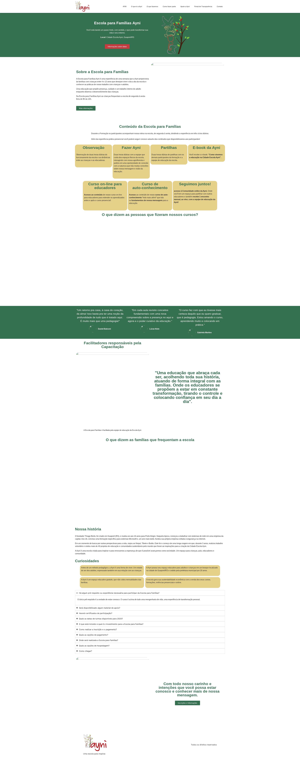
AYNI (124, 6)
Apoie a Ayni (185, 6)
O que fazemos (152, 6)
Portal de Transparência (203, 6)
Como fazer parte (169, 6)
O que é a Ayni (136, 6)
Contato (220, 6)
